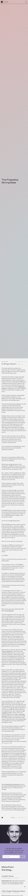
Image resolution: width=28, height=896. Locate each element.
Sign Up (22, 856)
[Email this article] (22, 362)
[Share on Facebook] (19, 362)
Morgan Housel (10, 364)
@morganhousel (19, 364)
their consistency (8, 651)
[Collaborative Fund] (2, 2)
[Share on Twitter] (16, 362)
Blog (6, 1)
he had (8, 514)
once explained (9, 611)
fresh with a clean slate (12, 784)
